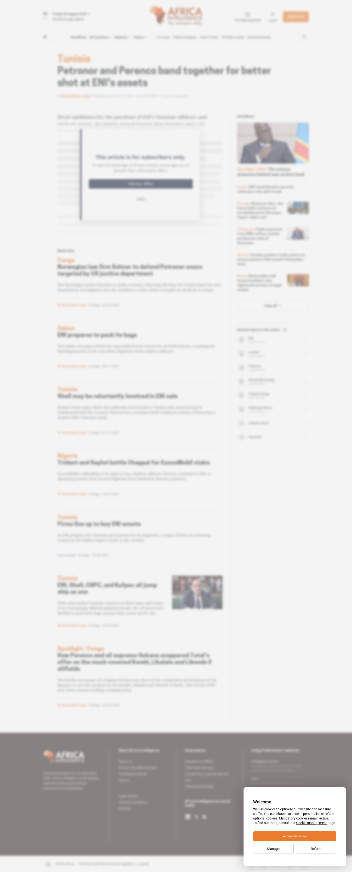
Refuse (316, 849)
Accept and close (295, 836)
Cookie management (311, 823)
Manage (273, 849)
